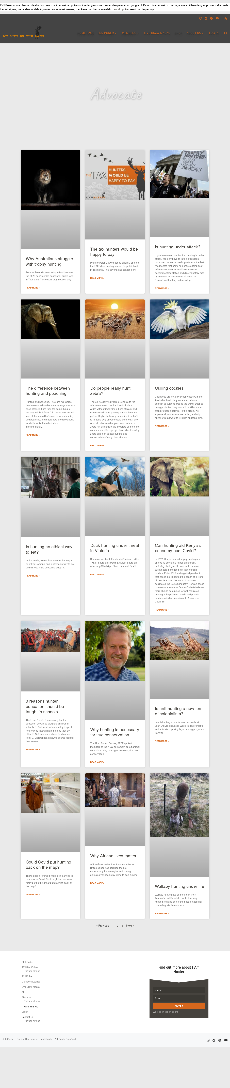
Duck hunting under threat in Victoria (114, 547)
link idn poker (121, 9)
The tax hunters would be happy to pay (114, 251)
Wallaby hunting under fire (179, 886)
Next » (130, 925)
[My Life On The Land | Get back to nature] (24, 31)
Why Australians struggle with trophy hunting (49, 261)
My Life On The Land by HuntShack (31, 1038)
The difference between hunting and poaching (48, 390)
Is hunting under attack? (177, 247)
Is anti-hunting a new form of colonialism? (179, 710)
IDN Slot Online (30, 967)
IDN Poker (27, 976)
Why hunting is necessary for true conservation (114, 731)
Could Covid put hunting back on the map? (48, 864)
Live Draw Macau (31, 986)
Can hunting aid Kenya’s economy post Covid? (178, 547)
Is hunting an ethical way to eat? (49, 549)
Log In (25, 1011)
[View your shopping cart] (225, 18)
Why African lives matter (113, 855)
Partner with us (32, 971)
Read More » (33, 287)
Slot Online (27, 962)
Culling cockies (169, 388)
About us (26, 997)
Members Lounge (31, 981)
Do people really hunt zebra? (110, 390)
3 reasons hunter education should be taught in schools (45, 706)
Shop (24, 992)
